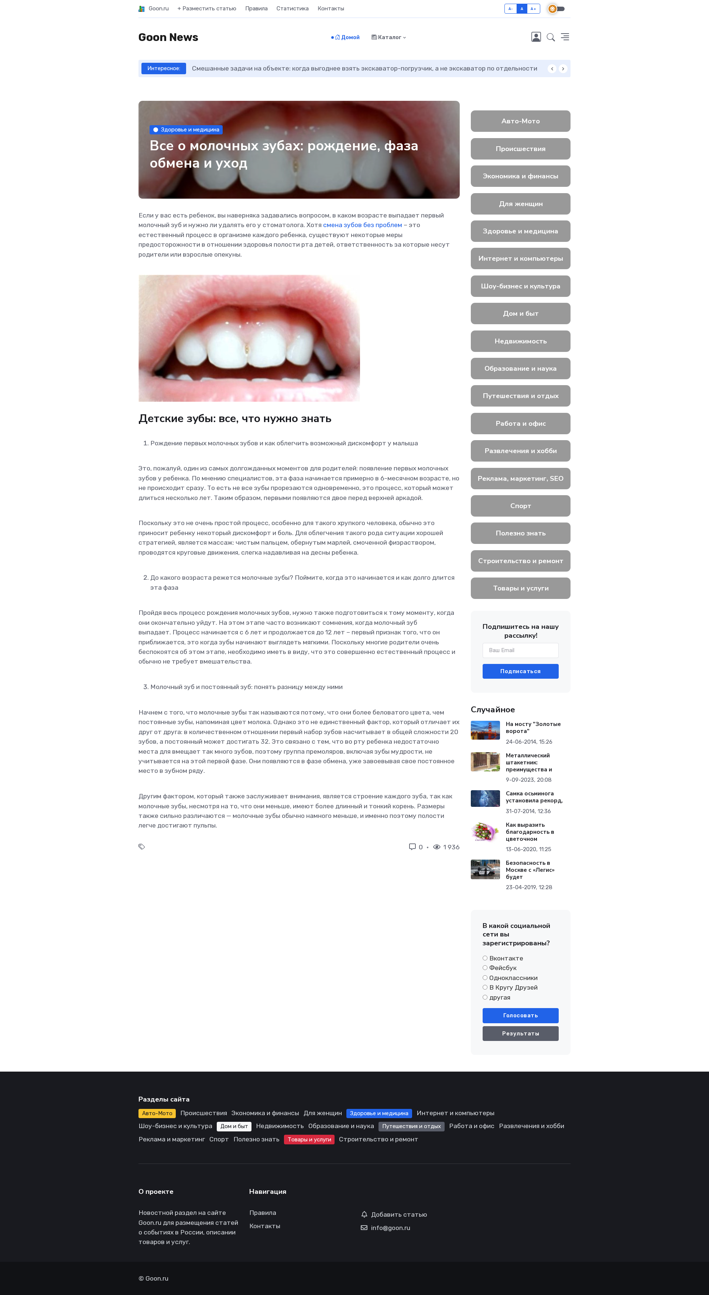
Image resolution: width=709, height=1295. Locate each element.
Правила (256, 8)
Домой (350, 37)
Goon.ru (156, 8)
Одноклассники (513, 977)
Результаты (520, 1033)
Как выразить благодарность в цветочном (530, 832)
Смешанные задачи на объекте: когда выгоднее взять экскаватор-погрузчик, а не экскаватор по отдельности (345, 68)
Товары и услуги (521, 588)
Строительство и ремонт (521, 561)
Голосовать (520, 1015)
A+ (533, 9)
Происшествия (521, 149)
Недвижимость (521, 341)
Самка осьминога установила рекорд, (534, 797)
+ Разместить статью (207, 8)
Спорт (520, 506)
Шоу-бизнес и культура (521, 286)
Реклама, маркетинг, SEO (521, 478)
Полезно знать (521, 533)
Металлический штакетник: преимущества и (529, 762)
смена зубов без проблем (362, 225)
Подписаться (520, 671)
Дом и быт (521, 313)
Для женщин (521, 204)
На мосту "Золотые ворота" (533, 727)
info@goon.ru (390, 1227)
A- (510, 9)
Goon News (168, 37)
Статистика (293, 8)
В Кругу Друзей (513, 987)
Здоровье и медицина (190, 129)
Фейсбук (503, 968)
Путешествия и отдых (521, 396)
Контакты (331, 8)
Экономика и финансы (520, 176)
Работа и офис (521, 423)
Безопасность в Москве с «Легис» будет (530, 870)
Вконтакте (506, 958)
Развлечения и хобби (521, 451)
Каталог (389, 37)
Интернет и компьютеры (521, 258)
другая (499, 997)
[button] (550, 37)
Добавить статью (399, 1214)
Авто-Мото (520, 121)
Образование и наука (520, 368)
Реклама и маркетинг (171, 1139)
